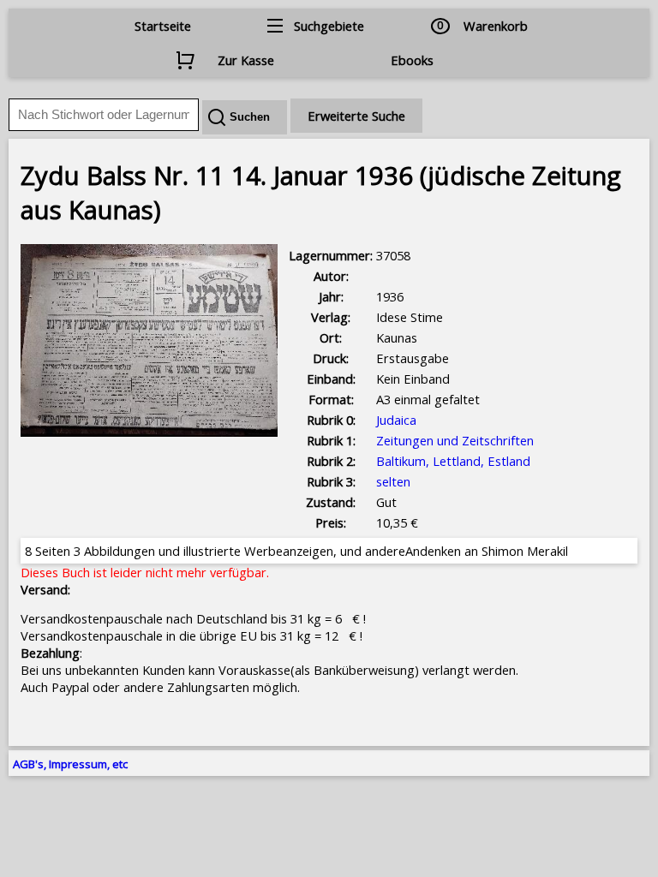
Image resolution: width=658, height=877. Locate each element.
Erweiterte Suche (356, 115)
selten (393, 481)
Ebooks (412, 60)
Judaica (396, 419)
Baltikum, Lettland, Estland (453, 460)
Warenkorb (496, 25)
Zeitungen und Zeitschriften (455, 440)
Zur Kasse (246, 60)
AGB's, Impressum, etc (70, 764)
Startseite (163, 25)
